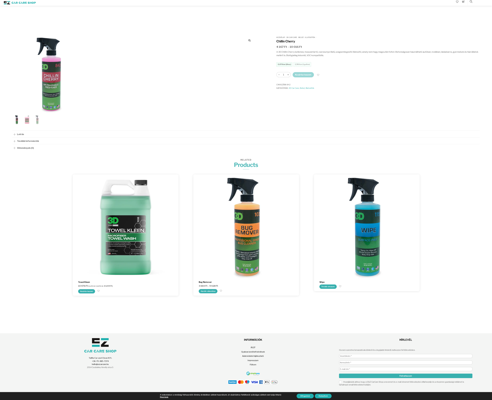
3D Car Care (291, 37)
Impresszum (253, 360)
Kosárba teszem (303, 75)
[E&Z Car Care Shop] (20, 2)
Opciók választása (208, 291)
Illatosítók (310, 37)
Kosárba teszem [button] (86, 291)
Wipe (322, 282)
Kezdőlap (280, 37)
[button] (249, 40)
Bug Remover (205, 282)
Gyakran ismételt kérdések (253, 352)
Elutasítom (323, 396)
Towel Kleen (84, 282)
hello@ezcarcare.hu (100, 364)
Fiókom (253, 364)
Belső (301, 37)
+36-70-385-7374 (100, 361)
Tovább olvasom (328, 287)
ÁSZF (253, 347)
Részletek (164, 397)
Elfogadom (305, 396)
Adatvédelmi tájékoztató (253, 356)
